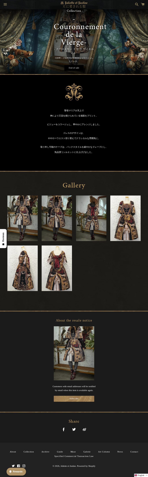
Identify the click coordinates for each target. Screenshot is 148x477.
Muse (73, 452)
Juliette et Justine (68, 466)
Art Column (104, 452)
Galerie (87, 452)
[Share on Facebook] (63, 430)
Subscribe (74, 399)
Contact (134, 452)
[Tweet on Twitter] (74, 430)
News (120, 452)
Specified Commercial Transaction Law (74, 456)
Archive (45, 452)
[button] (141, 475)
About (13, 452)
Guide (60, 452)
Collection (29, 452)
